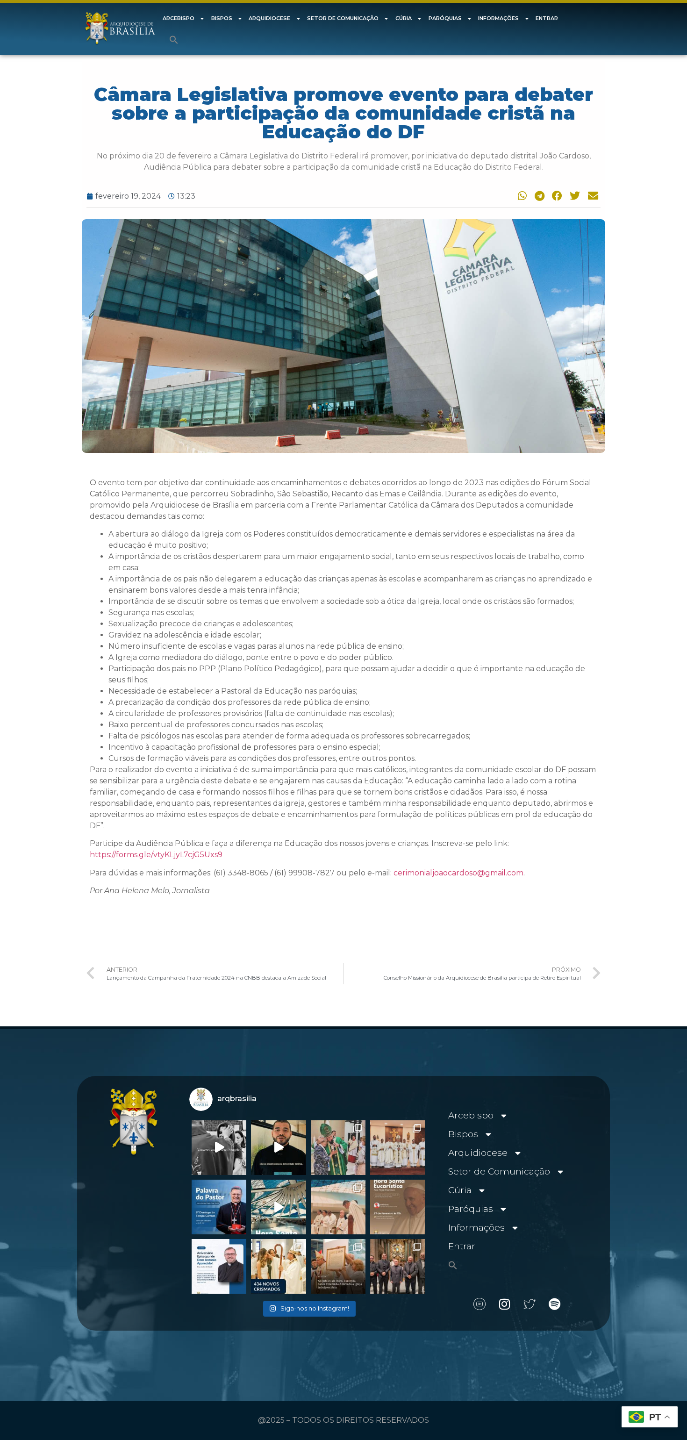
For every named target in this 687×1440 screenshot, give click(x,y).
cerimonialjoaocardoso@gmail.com (458, 872)
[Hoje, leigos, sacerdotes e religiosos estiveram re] (338, 1207)
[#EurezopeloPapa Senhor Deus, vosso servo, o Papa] (278, 1207)
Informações (498, 18)
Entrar (547, 18)
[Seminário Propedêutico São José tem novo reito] (397, 1147)
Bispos (221, 18)
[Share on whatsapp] (520, 195)
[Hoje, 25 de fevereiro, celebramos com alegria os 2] (219, 1266)
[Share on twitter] (574, 195)
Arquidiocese (269, 18)
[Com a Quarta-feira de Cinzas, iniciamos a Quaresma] (219, 1147)
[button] (174, 39)
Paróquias (445, 18)
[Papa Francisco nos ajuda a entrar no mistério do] (219, 1207)
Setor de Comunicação (343, 18)
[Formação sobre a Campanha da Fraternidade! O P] (278, 1147)
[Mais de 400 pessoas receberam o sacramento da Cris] (278, 1266)
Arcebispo (178, 18)
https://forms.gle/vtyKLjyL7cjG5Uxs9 (156, 854)
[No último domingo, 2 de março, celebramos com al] (338, 1147)
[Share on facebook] (556, 195)
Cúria (403, 18)
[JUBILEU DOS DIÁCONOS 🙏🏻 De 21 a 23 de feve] (397, 1266)
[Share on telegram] (538, 195)
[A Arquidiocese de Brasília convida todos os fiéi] (397, 1207)
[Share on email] (592, 195)
